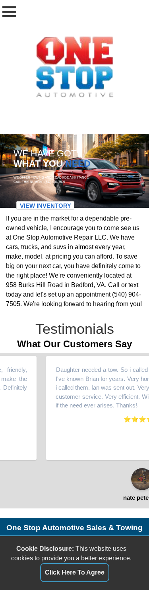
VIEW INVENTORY (45, 205)
